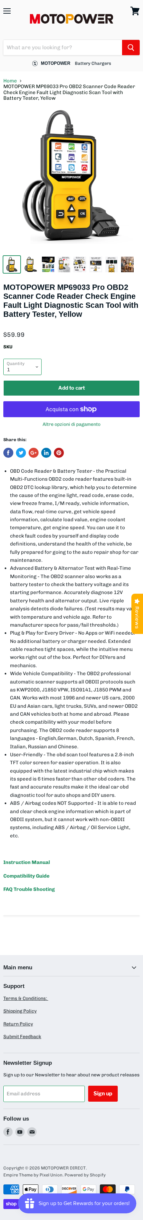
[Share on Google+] (34, 453)
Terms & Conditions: (25, 998)
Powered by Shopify (85, 1174)
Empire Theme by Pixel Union (33, 1174)
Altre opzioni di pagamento (71, 424)
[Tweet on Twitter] (21, 453)
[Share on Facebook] (8, 453)
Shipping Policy (20, 1011)
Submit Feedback (22, 1036)
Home (10, 81)
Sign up (102, 1093)
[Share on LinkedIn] (46, 453)
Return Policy (18, 1024)
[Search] (131, 47)
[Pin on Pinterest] (59, 453)
